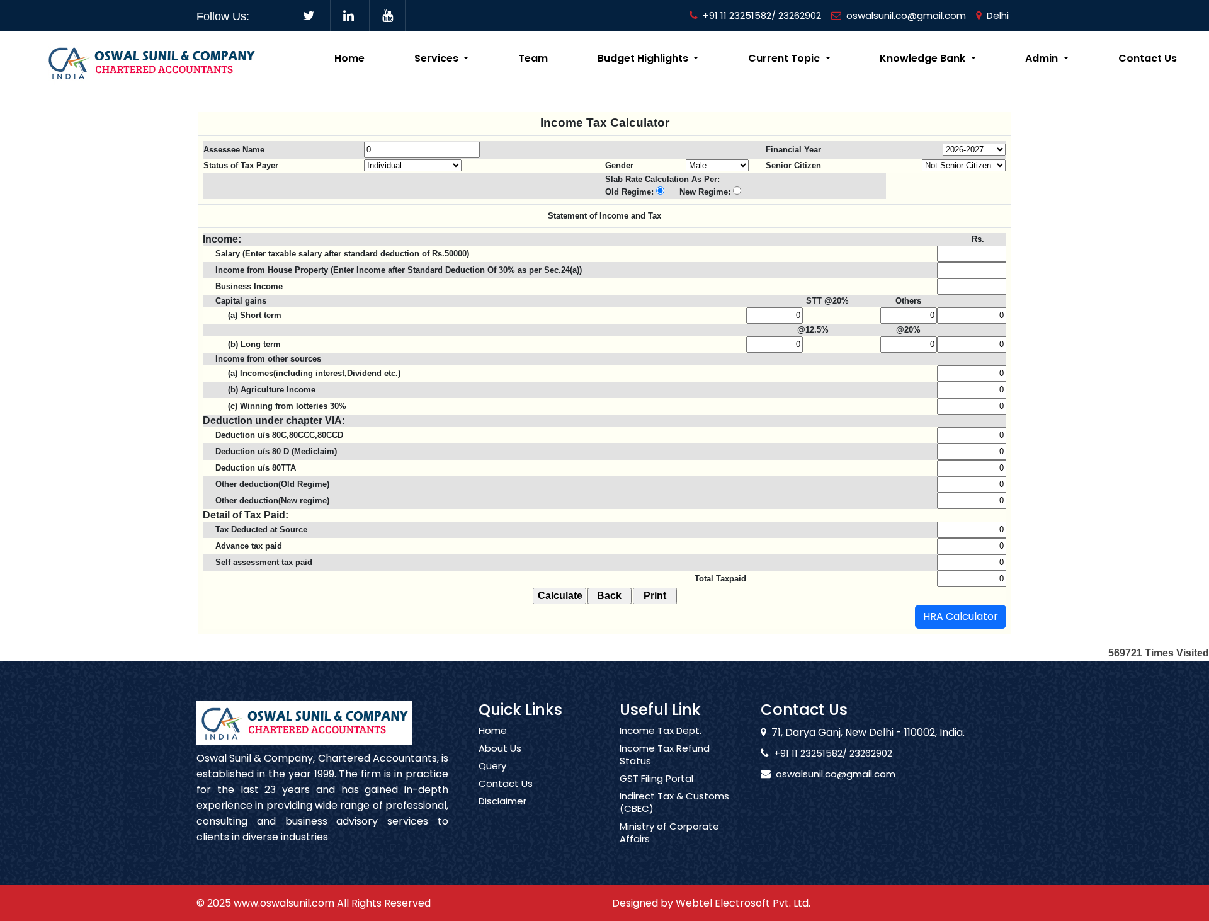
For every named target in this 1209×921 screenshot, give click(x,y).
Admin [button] (1042, 58)
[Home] (151, 62)
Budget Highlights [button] (644, 58)
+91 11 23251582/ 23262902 (762, 15)
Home (349, 58)
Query (492, 766)
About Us (500, 748)
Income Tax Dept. (660, 730)
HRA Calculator (960, 616)
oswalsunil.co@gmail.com (906, 15)
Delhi (998, 15)
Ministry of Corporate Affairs (669, 832)
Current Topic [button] (785, 58)
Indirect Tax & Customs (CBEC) (674, 802)
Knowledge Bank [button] (924, 58)
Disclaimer (502, 801)
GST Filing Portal (656, 778)
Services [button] (437, 58)
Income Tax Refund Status (665, 754)
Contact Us (1147, 58)
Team (533, 58)
